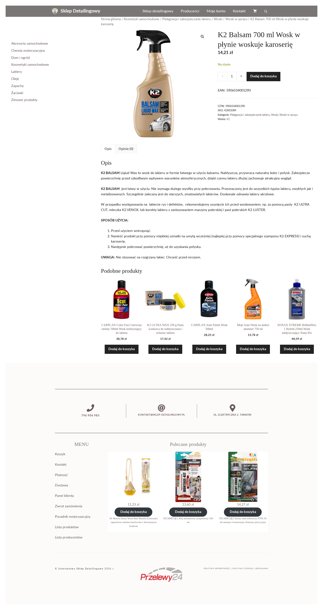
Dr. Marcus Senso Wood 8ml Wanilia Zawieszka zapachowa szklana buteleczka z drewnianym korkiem (134, 522)
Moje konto (216, 11)
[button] (202, 36)
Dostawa (61, 485)
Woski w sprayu (236, 19)
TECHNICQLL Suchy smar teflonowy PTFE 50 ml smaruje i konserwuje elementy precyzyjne (243, 520)
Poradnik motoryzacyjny (72, 517)
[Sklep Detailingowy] (55, 11)
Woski (218, 19)
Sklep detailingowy (157, 11)
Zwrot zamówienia (68, 506)
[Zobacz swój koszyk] (255, 11)
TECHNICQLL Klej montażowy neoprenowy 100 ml (188, 520)
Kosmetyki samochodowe (141, 19)
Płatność (61, 475)
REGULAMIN (262, 568)
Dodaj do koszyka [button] (121, 349)
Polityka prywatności (217, 568)
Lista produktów (67, 527)
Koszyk (60, 454)
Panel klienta (64, 496)
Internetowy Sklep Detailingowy (81, 569)
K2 (228, 119)
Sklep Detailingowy (80, 11)
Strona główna (111, 19)
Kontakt (239, 11)
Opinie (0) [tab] (126, 149)
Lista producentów (68, 537)
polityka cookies (243, 568)
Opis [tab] (108, 149)
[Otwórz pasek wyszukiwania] (266, 11)
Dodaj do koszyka (263, 76)
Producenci (190, 11)
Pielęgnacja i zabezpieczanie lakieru (186, 19)
